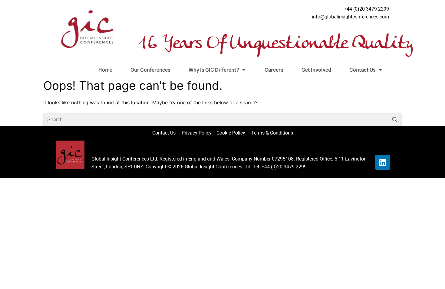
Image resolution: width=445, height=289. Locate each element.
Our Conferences (150, 70)
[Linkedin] (382, 162)
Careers (274, 70)
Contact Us (362, 70)
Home (105, 70)
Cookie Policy (233, 133)
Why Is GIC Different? (214, 70)
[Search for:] (222, 119)
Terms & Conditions (272, 133)
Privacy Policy (197, 133)
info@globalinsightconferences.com (350, 17)
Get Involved (316, 70)
